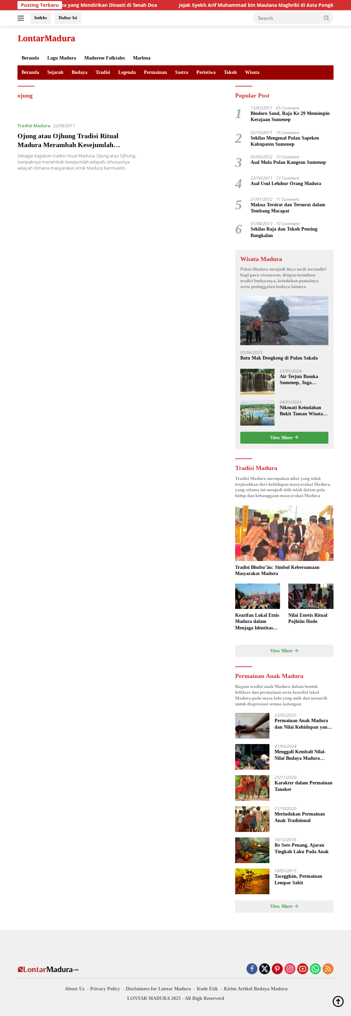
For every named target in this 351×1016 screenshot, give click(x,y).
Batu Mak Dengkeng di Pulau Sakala (279, 358)
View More (282, 437)
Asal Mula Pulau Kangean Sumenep (288, 162)
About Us (74, 988)
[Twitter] (264, 969)
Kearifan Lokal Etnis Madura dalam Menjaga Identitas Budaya (257, 622)
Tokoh (230, 72)
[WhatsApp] (315, 969)
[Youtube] (302, 969)
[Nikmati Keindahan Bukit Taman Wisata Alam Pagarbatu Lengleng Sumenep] (257, 413)
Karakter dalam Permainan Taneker (303, 786)
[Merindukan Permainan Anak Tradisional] (252, 819)
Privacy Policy (105, 988)
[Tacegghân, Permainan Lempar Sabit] (252, 881)
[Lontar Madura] (46, 38)
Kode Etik (207, 988)
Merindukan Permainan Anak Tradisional (300, 817)
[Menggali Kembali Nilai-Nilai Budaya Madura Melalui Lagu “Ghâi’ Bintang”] (252, 757)
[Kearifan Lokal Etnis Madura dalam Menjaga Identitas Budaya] (257, 596)
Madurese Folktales (104, 58)
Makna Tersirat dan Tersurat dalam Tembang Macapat (288, 207)
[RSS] (328, 969)
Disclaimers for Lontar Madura (158, 988)
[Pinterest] (277, 969)
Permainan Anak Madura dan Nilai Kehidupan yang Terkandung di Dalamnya (302, 724)
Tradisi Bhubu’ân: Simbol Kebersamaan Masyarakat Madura (277, 570)
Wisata (252, 72)
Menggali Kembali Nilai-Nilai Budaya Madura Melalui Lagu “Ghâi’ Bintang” (300, 755)
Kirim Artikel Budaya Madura (256, 988)
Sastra (181, 72)
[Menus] (22, 18)
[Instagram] (290, 969)
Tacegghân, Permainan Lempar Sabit (298, 879)
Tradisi (103, 72)
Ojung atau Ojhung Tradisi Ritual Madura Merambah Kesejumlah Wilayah (68, 144)
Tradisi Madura (33, 125)
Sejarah (55, 72)
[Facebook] (251, 969)
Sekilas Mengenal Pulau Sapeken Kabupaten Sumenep (285, 141)
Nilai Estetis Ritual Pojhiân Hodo (307, 618)
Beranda (30, 58)
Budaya (79, 72)
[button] (327, 17)
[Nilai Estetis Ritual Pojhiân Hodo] (311, 596)
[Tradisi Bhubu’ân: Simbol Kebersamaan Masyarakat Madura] (284, 533)
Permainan (155, 72)
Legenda (127, 72)
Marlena (141, 58)
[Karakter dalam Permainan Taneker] (252, 788)
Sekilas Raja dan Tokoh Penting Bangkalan (284, 232)
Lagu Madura (61, 58)
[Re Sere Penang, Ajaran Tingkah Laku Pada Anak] (252, 850)
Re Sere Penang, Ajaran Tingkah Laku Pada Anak (302, 848)
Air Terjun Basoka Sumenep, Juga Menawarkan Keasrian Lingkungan (303, 380)
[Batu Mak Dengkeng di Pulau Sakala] (284, 321)
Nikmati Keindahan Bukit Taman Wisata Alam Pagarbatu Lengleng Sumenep (301, 411)
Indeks (40, 17)
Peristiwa (206, 72)
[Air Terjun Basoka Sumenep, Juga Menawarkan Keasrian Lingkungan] (257, 381)
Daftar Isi (68, 17)
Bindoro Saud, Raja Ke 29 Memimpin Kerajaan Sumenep (290, 116)
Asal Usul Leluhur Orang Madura (286, 183)
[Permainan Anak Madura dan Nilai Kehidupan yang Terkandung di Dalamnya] (252, 726)
